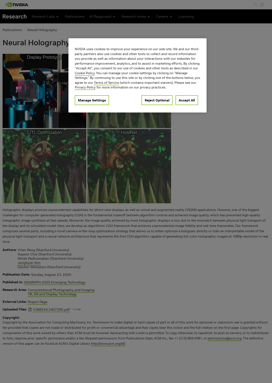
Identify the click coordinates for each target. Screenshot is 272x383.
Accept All (187, 100)
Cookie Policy (85, 73)
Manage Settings (92, 100)
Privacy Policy (85, 87)
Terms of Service (106, 83)
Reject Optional (157, 100)
